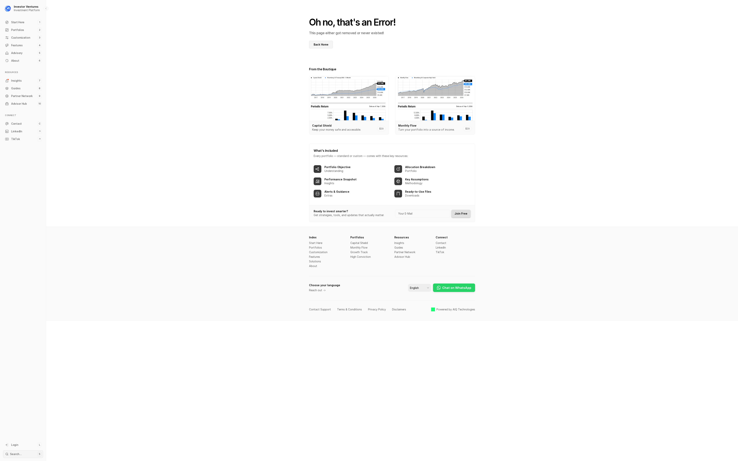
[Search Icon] (23, 454)
